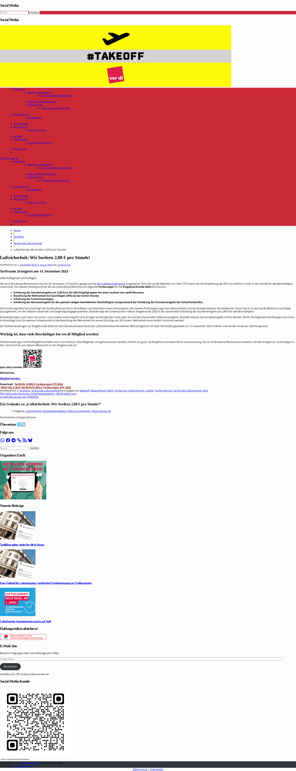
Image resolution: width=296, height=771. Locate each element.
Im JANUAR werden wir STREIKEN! (19, 397)
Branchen (19, 89)
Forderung (121, 390)
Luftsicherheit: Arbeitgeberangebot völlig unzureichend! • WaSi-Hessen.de (68, 411)
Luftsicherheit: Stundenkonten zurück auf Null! (25, 621)
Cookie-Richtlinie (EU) (39, 142)
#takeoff (84, 390)
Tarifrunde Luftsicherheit (55, 108)
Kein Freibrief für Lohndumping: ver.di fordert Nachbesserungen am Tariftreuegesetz (45, 583)
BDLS (110, 390)
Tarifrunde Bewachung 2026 (57, 95)
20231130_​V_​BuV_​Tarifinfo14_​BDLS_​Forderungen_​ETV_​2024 (36, 387)
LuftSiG (150, 390)
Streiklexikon (34, 117)
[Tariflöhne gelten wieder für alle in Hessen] (17, 538)
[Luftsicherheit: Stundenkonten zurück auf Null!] (17, 615)
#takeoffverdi (98, 390)
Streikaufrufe (21, 114)
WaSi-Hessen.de (9, 158)
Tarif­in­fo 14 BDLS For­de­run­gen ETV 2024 (39, 384)
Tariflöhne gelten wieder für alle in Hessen (22, 544)
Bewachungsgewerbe (39, 92)
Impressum (20, 149)
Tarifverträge (21, 123)
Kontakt (18, 136)
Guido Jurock (63, 264)
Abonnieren (10, 666)
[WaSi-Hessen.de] (115, 86)
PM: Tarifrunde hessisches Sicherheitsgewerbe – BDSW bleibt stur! (38, 393)
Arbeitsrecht (21, 127)
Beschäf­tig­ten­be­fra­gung (111, 283)
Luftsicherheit (35, 105)
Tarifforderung (163, 390)
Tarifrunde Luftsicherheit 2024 (190, 390)
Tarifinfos (19, 237)
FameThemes (23, 766)
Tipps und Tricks (36, 130)
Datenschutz (21, 139)
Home (17, 230)
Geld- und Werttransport (41, 101)
